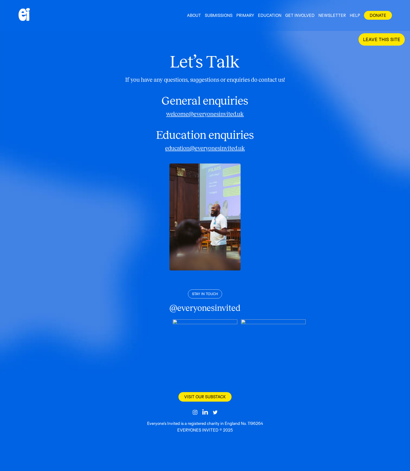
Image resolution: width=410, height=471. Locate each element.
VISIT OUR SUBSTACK (205, 396)
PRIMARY (245, 15)
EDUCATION (269, 15)
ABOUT (194, 15)
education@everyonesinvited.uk (205, 148)
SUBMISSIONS (219, 15)
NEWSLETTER (332, 15)
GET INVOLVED (300, 15)
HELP (355, 15)
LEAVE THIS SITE (381, 39)
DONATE (378, 15)
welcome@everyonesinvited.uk (205, 114)
